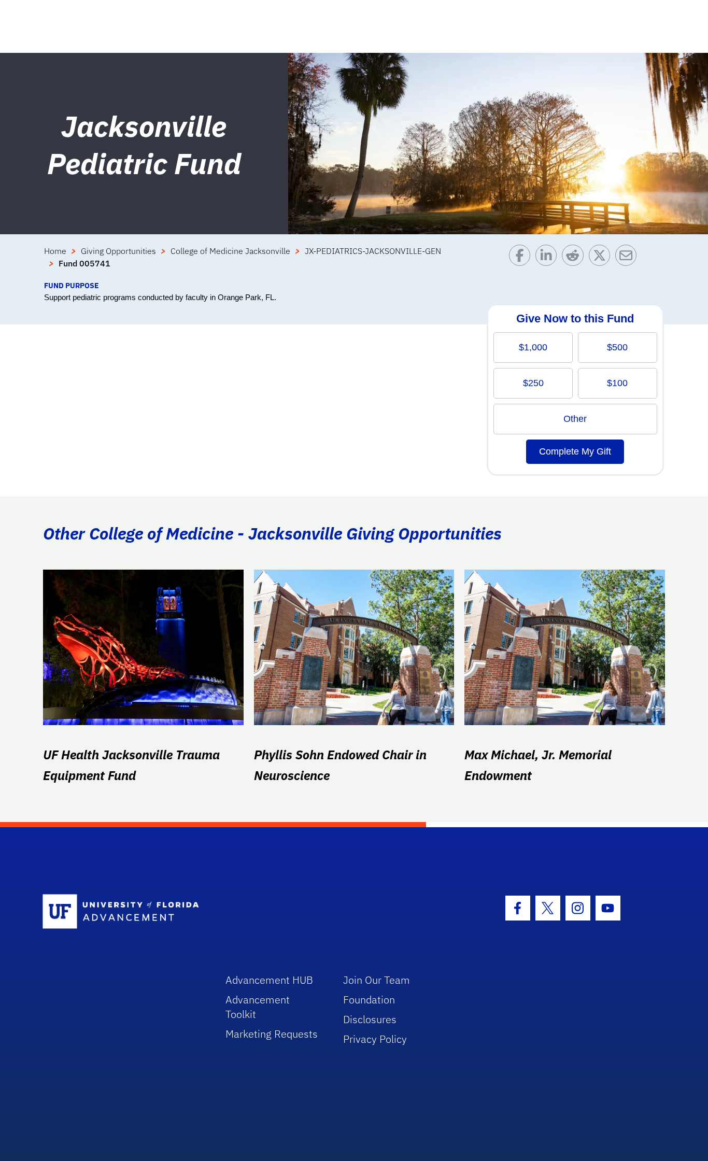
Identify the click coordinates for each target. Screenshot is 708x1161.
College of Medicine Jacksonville (230, 251)
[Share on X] (602, 262)
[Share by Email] (628, 262)
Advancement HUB (269, 980)
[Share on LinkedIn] (548, 262)
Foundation (369, 1000)
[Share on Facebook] (522, 262)
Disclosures (370, 1019)
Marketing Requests (271, 1034)
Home (55, 251)
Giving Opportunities (118, 251)
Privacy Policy (375, 1039)
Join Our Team (376, 980)
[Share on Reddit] (575, 262)
